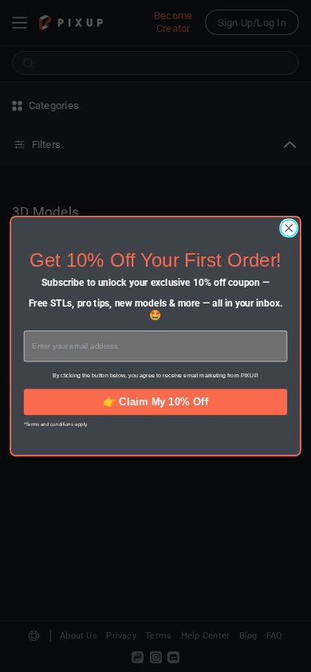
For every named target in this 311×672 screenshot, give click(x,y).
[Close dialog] (289, 228)
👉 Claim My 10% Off (155, 402)
